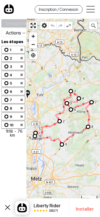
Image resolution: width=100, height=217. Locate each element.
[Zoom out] (33, 44)
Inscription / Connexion (58, 9)
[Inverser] (68, 25)
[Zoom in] (33, 36)
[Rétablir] (60, 25)
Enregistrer (17, 23)
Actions (13, 33)
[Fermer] (7, 208)
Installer (85, 209)
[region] (63, 118)
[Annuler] (52, 25)
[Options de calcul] (44, 25)
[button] (13, 49)
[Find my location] (33, 55)
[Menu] (90, 9)
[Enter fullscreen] (33, 25)
